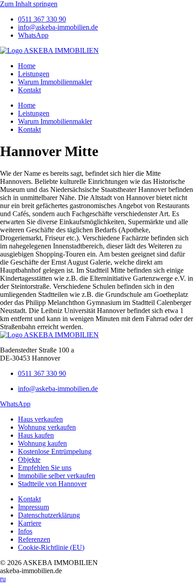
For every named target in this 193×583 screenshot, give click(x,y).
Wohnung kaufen (42, 443)
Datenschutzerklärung (49, 515)
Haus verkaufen (40, 419)
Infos (25, 531)
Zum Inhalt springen (28, 4)
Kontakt (29, 90)
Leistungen (33, 74)
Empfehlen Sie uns (44, 467)
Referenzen (34, 539)
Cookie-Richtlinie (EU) (51, 547)
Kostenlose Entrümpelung (55, 451)
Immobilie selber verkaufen (56, 475)
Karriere (29, 523)
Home (26, 66)
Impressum (33, 507)
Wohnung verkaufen (47, 427)
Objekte (29, 459)
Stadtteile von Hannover (52, 483)
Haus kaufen (36, 435)
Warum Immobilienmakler (55, 82)
